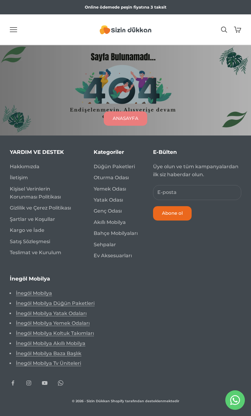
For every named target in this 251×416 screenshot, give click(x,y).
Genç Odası (108, 211)
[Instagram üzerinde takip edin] (29, 383)
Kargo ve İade (27, 230)
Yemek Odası (110, 189)
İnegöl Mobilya (34, 293)
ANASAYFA (125, 118)
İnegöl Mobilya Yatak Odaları (51, 313)
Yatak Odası (108, 200)
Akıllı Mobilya (110, 222)
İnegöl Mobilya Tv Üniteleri (48, 363)
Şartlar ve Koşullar (32, 219)
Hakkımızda (24, 166)
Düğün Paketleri (114, 166)
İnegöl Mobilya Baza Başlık (48, 353)
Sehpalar (105, 244)
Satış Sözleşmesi (30, 241)
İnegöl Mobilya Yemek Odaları (53, 323)
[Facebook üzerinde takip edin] (13, 383)
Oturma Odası (111, 177)
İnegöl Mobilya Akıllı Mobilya (50, 343)
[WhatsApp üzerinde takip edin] (61, 383)
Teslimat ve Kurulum (35, 252)
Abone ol (172, 213)
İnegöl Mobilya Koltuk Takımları (55, 333)
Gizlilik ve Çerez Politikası (40, 208)
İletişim (19, 177)
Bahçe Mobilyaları (116, 233)
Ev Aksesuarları (113, 255)
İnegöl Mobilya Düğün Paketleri (55, 303)
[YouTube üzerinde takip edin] (45, 383)
